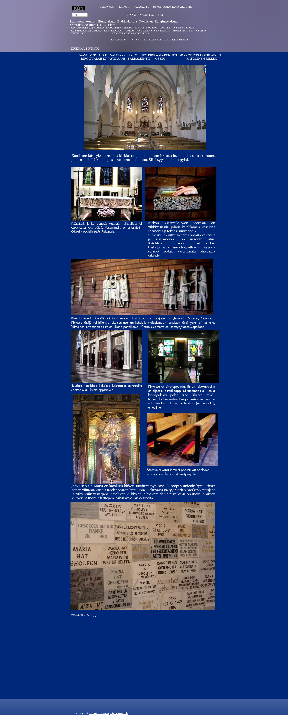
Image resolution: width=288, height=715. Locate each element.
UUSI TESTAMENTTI (176, 39)
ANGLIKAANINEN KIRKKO (153, 30)
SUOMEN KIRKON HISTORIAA (130, 33)
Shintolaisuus (79, 25)
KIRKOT (124, 6)
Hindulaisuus (106, 21)
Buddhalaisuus (127, 21)
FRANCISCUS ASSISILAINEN (200, 55)
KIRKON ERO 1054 (146, 27)
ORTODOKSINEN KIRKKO (87, 27)
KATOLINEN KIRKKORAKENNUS (153, 55)
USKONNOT (107, 6)
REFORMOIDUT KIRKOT (119, 30)
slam (112, 25)
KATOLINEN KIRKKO (119, 27)
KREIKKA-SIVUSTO (85, 48)
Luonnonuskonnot (83, 21)
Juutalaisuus (97, 25)
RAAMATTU (141, 6)
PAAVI (83, 55)
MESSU (159, 58)
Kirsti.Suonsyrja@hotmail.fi (108, 713)
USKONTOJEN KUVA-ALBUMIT (173, 6)
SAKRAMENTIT (140, 58)
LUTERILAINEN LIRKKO (86, 30)
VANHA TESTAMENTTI (147, 39)
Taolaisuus (146, 21)
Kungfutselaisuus (166, 21)
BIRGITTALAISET (94, 58)
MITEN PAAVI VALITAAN (107, 55)
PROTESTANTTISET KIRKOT (178, 27)
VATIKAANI (116, 58)
